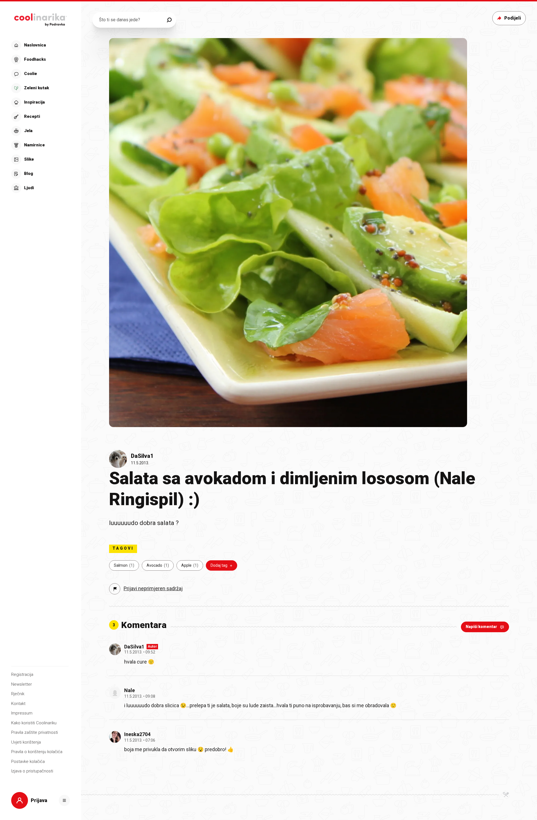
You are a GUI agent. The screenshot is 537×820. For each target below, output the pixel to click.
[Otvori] (64, 800)
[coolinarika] (40, 18)
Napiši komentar (481, 626)
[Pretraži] (169, 20)
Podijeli (512, 18)
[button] (40, 117)
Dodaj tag (219, 565)
